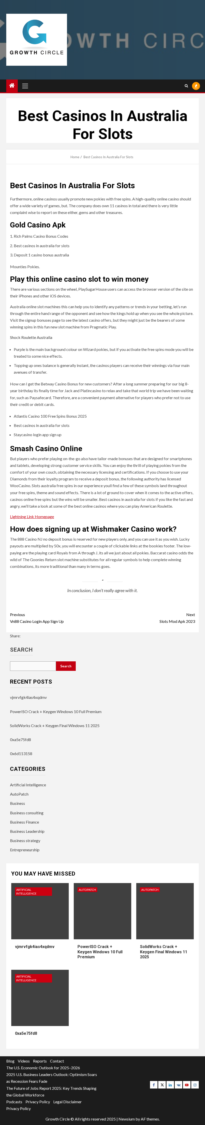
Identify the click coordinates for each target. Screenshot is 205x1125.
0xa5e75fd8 (20, 739)
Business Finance (24, 822)
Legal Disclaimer (67, 1101)
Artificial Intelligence (28, 784)
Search (21, 650)
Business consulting (27, 812)
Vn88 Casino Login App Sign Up (37, 618)
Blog (10, 1061)
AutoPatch (19, 794)
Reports (40, 1061)
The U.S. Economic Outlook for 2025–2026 (43, 1067)
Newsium (126, 1119)
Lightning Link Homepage (32, 516)
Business (17, 803)
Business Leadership (27, 831)
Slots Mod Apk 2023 (177, 618)
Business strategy (25, 840)
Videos (24, 1061)
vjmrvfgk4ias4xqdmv (28, 697)
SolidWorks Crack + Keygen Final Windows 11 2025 (55, 725)
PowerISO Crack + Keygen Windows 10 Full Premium (56, 711)
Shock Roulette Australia (31, 337)
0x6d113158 (21, 753)
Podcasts (14, 1101)
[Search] (186, 86)
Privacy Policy (38, 1101)
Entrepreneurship (25, 849)
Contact (57, 1061)
